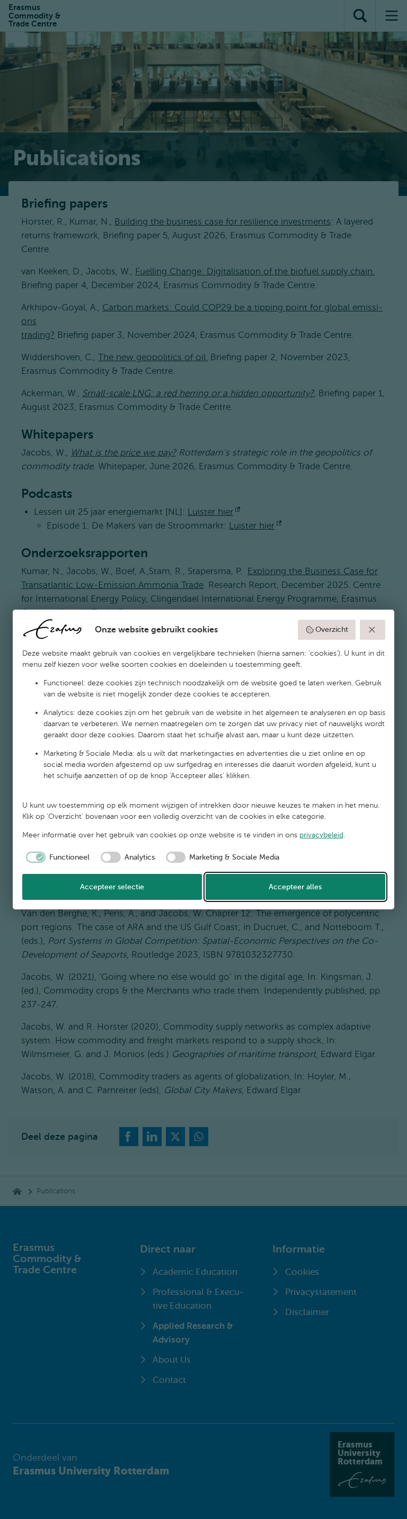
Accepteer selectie (112, 887)
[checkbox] (56, 857)
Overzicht (331, 629)
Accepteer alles (295, 887)
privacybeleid (321, 835)
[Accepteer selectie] (372, 630)
